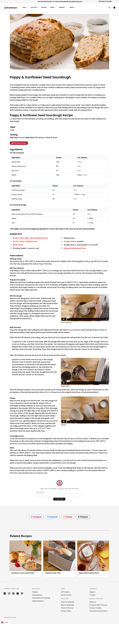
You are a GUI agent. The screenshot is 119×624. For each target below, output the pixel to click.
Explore (34, 7)
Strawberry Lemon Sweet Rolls (22, 573)
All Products (65, 592)
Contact (92, 595)
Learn (52, 7)
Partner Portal (66, 595)
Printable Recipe (20, 143)
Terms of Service (67, 608)
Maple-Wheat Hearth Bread (89, 573)
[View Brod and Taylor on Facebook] (5, 593)
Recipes (44, 7)
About (72, 7)
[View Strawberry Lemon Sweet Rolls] (25, 556)
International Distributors (98, 611)
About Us (92, 602)
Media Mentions (38, 601)
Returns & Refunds (67, 605)
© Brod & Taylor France (10, 617)
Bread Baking (37, 595)
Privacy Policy (66, 611)
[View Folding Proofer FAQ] (59, 556)
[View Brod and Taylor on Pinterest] (13, 593)
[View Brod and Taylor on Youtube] (18, 593)
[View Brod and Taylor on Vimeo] (22, 593)
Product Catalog (95, 608)
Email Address (40, 492)
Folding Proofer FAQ (52, 573)
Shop (24, 7)
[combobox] (6, 622)
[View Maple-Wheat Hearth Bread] (93, 556)
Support (62, 7)
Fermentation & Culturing (41, 598)
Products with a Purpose (98, 605)
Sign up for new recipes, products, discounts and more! (59, 489)
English (6, 622)
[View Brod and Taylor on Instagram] (9, 593)
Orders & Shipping (67, 602)
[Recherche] (109, 7)
